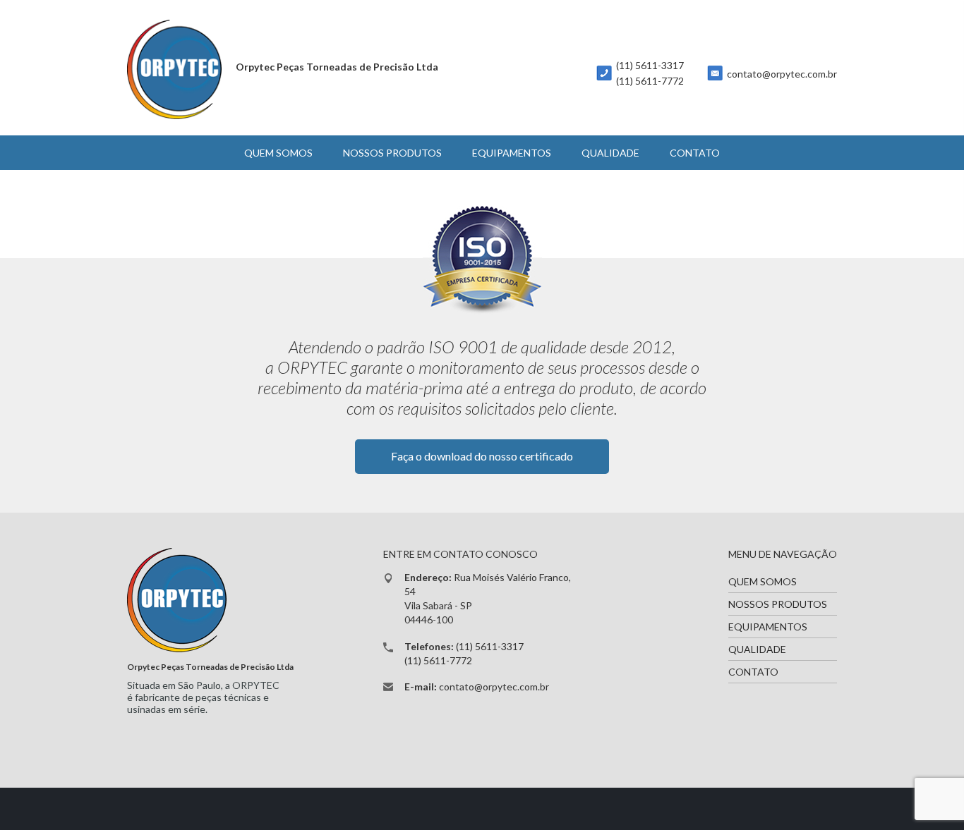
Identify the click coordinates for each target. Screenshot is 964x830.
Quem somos (278, 153)
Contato (695, 153)
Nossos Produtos (392, 153)
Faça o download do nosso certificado (482, 456)
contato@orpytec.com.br (782, 74)
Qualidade (610, 153)
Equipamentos (511, 153)
